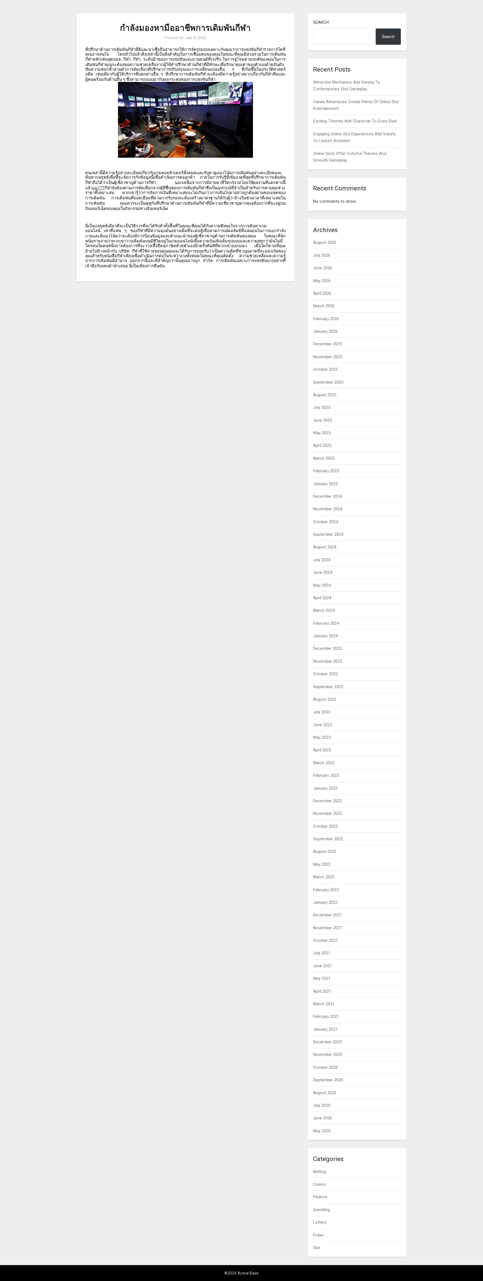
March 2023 (324, 762)
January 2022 (325, 902)
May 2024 (322, 585)
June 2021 (322, 965)
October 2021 (325, 940)
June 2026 (322, 267)
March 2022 (324, 876)
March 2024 (324, 610)
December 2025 (327, 343)
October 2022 (325, 826)
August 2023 (324, 699)
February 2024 (326, 623)
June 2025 (322, 420)
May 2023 (322, 737)
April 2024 (322, 597)
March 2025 (324, 458)
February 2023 (326, 775)
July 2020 (321, 1105)
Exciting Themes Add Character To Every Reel (355, 121)
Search (321, 22)
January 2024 (325, 635)
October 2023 (325, 673)
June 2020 (322, 1117)
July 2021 (321, 953)
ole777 (99, 188)
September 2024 (328, 534)
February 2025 (326, 470)
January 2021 (325, 1029)
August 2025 (324, 394)
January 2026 (325, 331)
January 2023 (325, 788)
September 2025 (328, 382)
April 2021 (322, 991)
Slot (316, 1247)
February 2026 (326, 318)
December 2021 (327, 914)
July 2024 (321, 559)
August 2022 (324, 851)
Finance (320, 1196)
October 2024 (325, 521)
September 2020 (328, 1079)
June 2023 (322, 724)
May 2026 (322, 280)
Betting (319, 1171)
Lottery (319, 1222)
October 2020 (325, 1067)
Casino (319, 1184)
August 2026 (324, 242)
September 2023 (328, 686)
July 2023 (321, 711)
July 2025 (321, 407)
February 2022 (326, 889)
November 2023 (327, 661)
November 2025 (327, 356)
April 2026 (322, 293)
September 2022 (328, 838)
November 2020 (327, 1054)
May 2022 (322, 864)
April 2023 (322, 749)
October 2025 (325, 369)
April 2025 (322, 445)
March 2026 (324, 305)
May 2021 (322, 978)
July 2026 (321, 255)
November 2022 (327, 813)
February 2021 (326, 1016)
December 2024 (327, 496)
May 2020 (322, 1130)
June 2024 (322, 572)
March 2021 (324, 1003)
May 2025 (322, 432)
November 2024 (327, 508)
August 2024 (324, 546)
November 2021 (327, 927)
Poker (318, 1235)
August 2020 (324, 1092)
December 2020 (327, 1041)
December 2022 (327, 800)
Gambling (321, 1209)
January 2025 (325, 483)
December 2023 (327, 648)
